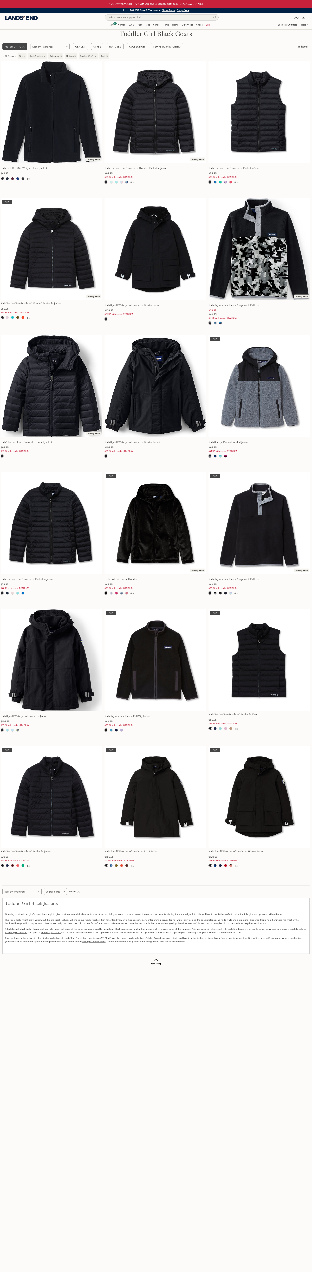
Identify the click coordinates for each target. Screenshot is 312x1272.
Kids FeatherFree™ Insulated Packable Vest (233, 168)
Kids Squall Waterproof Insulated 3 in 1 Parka (130, 851)
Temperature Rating (167, 46)
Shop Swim (168, 10)
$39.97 (212, 310)
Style (97, 46)
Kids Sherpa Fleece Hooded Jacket (228, 442)
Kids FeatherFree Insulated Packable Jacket (26, 851)
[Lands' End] (21, 17)
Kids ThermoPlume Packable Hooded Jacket (26, 442)
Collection (137, 46)
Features (115, 46)
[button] (296, 17)
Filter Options (15, 46)
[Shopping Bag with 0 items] (303, 17)
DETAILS (198, 4)
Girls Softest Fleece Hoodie (120, 579)
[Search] (214, 18)
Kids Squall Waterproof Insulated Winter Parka (131, 305)
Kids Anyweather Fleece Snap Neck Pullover (234, 305)
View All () (74, 891)
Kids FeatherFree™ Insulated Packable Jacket (27, 579)
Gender (80, 46)
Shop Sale (183, 10)
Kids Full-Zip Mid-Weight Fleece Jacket (24, 168)
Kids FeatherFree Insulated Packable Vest (232, 714)
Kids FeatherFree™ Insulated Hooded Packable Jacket (136, 168)
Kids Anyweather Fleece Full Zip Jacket (127, 716)
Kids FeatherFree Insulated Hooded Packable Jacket (31, 303)
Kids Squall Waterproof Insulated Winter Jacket (132, 442)
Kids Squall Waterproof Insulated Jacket (24, 716)
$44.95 (216, 314)
